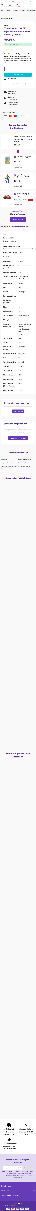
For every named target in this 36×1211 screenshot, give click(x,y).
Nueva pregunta (18, 411)
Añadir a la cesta (18, 74)
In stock (5, 241)
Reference (6, 238)
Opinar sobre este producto (18, 438)
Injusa (6, 25)
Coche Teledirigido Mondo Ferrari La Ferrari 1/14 (24, 195)
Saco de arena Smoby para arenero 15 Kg (24, 157)
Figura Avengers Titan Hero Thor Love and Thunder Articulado (24, 176)
